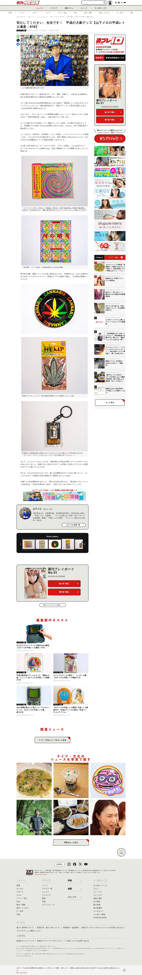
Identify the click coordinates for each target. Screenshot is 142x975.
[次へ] (84, 544)
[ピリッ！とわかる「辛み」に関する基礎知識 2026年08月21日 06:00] (107, 817)
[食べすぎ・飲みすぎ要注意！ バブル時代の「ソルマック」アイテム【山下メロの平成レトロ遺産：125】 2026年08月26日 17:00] (107, 780)
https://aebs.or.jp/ (41, 874)
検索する (105, 3)
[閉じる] (124, 970)
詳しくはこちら (22, 972)
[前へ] (20, 544)
